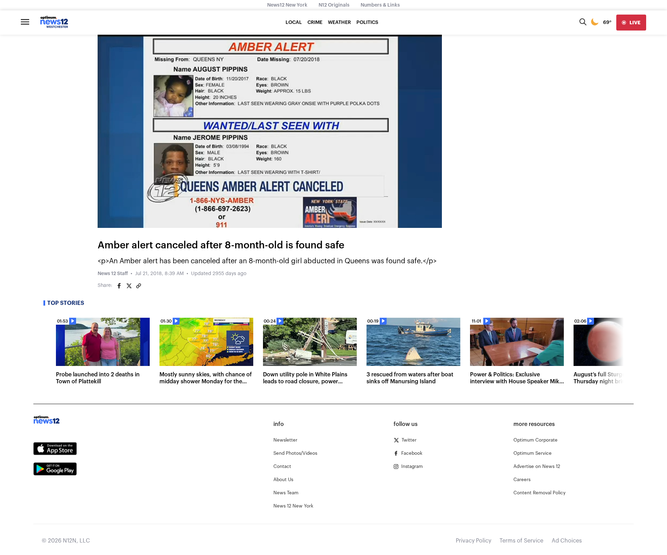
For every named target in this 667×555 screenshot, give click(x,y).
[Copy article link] (138, 286)
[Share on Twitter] (129, 286)
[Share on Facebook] (119, 286)
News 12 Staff (113, 273)
